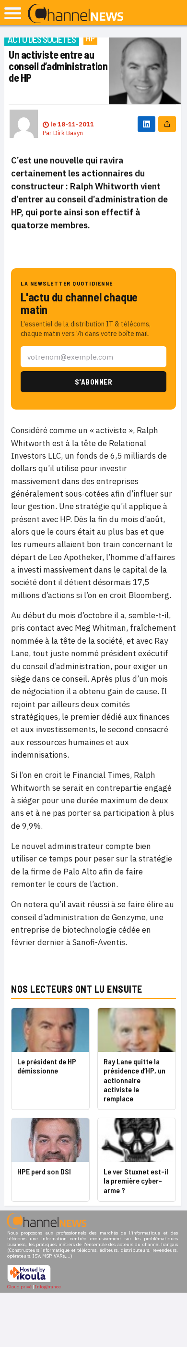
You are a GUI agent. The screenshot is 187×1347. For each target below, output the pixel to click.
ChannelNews (75, 14)
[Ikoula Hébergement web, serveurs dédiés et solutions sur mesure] (29, 1281)
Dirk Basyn (68, 133)
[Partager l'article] (167, 124)
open (12, 13)
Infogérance (48, 1287)
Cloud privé (19, 1287)
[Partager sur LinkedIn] (146, 124)
